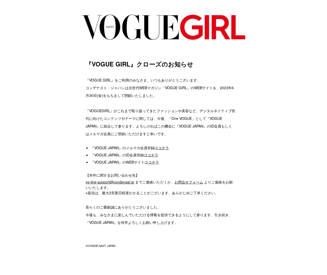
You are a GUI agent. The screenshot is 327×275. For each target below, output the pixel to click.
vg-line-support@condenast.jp (110, 182)
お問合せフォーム (188, 182)
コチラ (163, 147)
